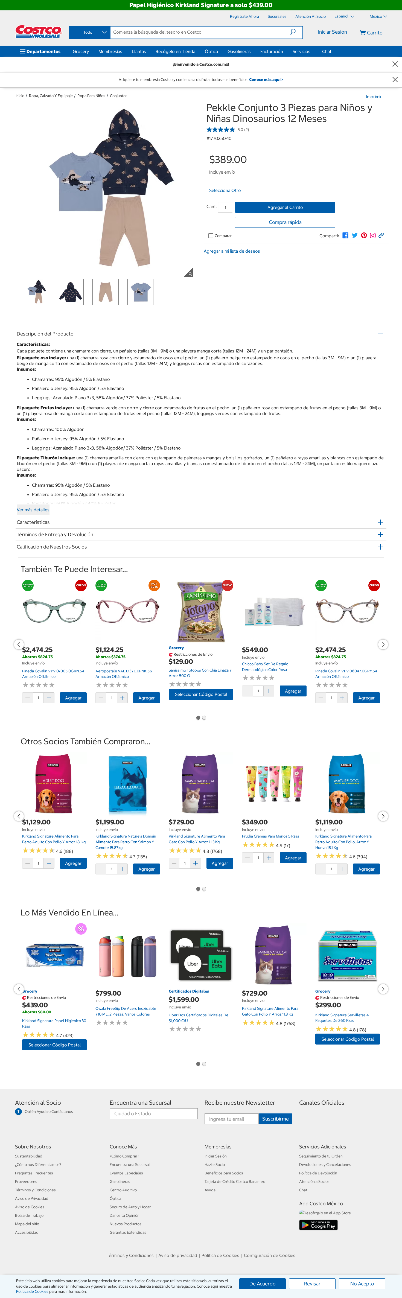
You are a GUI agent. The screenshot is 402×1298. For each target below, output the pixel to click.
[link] (345, 235)
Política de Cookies (32, 1291)
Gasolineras (239, 51)
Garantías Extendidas (128, 1232)
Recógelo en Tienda (175, 51)
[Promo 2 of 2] (204, 718)
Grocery (81, 51)
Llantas (139, 51)
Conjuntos (118, 95)
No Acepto (362, 1284)
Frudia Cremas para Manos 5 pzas (270, 836)
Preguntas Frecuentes (34, 1173)
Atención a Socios (314, 1181)
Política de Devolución (318, 1173)
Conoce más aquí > (266, 79)
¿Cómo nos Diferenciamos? (38, 1164)
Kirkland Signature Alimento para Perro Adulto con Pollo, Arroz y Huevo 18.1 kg (343, 842)
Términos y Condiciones (35, 1190)
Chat (326, 51)
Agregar (73, 698)
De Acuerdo (262, 1284)
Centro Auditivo (123, 1190)
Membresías (110, 51)
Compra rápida (285, 222)
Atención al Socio (38, 1102)
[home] (39, 31)
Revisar (312, 1284)
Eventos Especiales (126, 1173)
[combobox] (89, 32)
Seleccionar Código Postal (201, 694)
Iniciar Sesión (332, 32)
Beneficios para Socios (224, 1173)
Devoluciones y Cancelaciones (325, 1164)
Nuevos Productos (125, 1223)
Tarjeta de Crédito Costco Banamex (235, 1181)
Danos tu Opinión (124, 1215)
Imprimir (374, 96)
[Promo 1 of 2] (198, 718)
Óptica (211, 51)
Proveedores (26, 1181)
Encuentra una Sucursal (140, 1102)
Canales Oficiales (321, 1102)
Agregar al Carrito (285, 207)
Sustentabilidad (28, 1156)
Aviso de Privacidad (31, 1198)
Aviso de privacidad (177, 1255)
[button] (296, 32)
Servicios (301, 51)
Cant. (211, 206)
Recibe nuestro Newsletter (240, 1102)
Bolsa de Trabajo (29, 1215)
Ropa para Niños (91, 95)
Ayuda (210, 1190)
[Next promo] (383, 644)
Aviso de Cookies (29, 1206)
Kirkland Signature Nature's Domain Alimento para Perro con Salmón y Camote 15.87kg (125, 842)
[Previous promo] (19, 644)
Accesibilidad (27, 1232)
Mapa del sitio (27, 1223)
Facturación (271, 51)
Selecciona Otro (225, 190)
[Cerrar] (395, 64)
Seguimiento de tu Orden (321, 1156)
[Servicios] (311, 51)
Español (341, 16)
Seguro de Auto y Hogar (130, 1206)
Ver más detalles (33, 509)
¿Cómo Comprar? (124, 1156)
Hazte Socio (215, 1164)
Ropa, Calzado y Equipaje (51, 95)
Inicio (20, 95)
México (376, 16)
